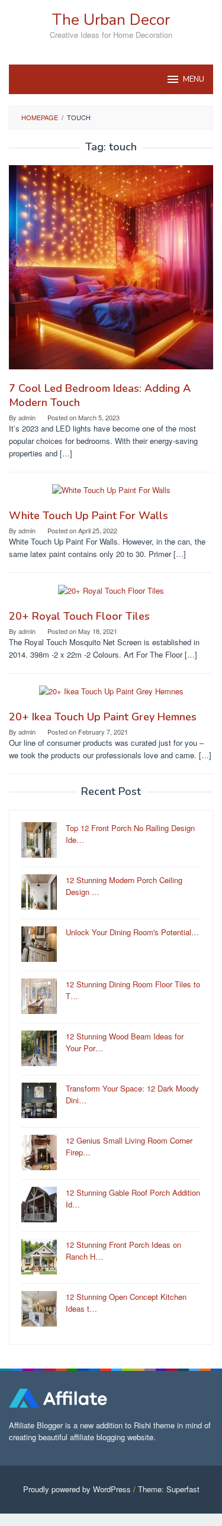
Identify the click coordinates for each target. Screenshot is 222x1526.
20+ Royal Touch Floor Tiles (79, 616)
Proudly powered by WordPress (77, 1489)
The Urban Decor (111, 19)
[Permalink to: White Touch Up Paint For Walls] (111, 495)
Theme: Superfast (169, 1489)
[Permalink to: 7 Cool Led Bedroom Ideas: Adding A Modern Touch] (111, 272)
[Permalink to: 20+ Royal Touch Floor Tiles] (111, 595)
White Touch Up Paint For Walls (88, 515)
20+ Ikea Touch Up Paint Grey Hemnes (103, 717)
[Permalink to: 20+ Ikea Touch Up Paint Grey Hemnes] (111, 696)
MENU (193, 79)
